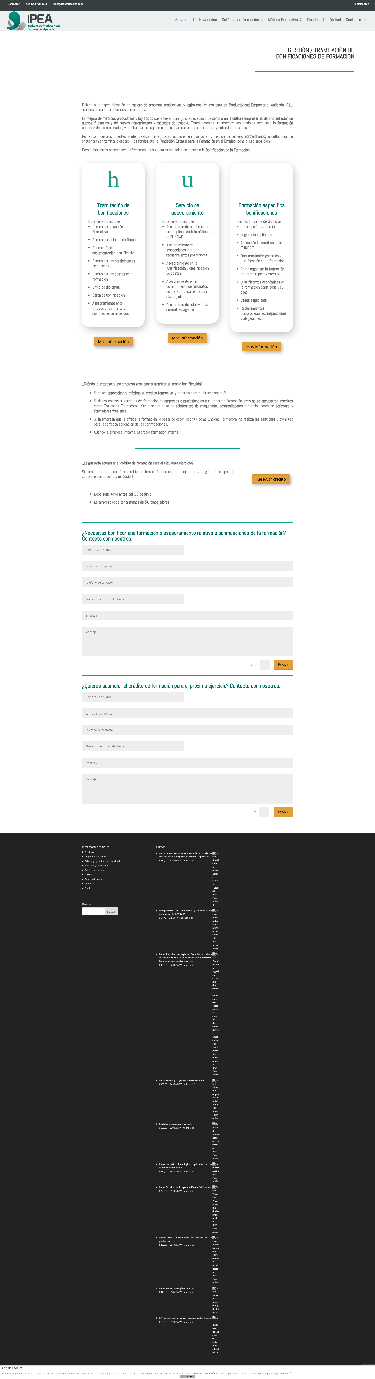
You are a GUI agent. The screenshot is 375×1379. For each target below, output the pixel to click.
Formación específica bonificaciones (262, 209)
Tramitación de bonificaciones (113, 209)
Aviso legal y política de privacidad (102, 861)
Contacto (353, 20)
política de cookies (238, 1373)
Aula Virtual (331, 20)
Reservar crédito (271, 479)
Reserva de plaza (93, 879)
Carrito (88, 874)
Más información (113, 341)
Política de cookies (94, 870)
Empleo (88, 888)
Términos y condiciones (97, 865)
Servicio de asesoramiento (187, 209)
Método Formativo (283, 20)
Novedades (208, 20)
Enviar (283, 664)
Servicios (182, 20)
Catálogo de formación (240, 20)
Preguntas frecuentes (95, 856)
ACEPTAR (187, 1376)
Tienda (312, 20)
